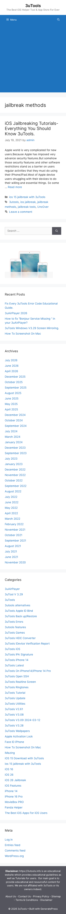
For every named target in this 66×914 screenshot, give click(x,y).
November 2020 (15, 562)
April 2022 (11, 513)
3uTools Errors (14, 621)
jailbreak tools (27, 206)
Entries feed (12, 845)
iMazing (10, 752)
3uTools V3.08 (14, 714)
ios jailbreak (28, 202)
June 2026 (12, 365)
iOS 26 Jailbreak (15, 780)
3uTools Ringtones (17, 687)
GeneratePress (49, 908)
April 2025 (11, 409)
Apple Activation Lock (19, 736)
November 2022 (15, 475)
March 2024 (12, 436)
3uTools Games (15, 632)
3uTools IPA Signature (19, 654)
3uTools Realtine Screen (20, 681)
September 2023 (16, 453)
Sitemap (56, 896)
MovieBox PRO (14, 802)
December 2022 (15, 469)
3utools (14, 202)
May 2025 (11, 404)
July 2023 (11, 458)
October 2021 (13, 535)
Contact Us (24, 896)
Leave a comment (20, 211)
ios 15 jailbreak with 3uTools (27, 197)
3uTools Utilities (15, 703)
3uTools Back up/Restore (21, 616)
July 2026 (11, 360)
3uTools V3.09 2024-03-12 (22, 720)
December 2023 (15, 447)
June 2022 (11, 502)
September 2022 (15, 486)
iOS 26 (9, 774)
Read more (15, 187)
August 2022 (13, 491)
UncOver (43, 206)
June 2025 (11, 398)
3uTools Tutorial (15, 692)
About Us (10, 896)
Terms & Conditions (27, 899)
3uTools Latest (14, 665)
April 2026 (11, 371)
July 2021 (11, 551)
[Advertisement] (33, 59)
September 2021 (15, 540)
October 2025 (14, 382)
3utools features (15, 627)
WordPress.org (14, 856)
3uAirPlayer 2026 (16, 313)
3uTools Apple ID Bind (19, 610)
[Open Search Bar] (58, 20)
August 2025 (13, 393)
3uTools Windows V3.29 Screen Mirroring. (32, 328)
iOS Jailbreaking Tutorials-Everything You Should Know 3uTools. (31, 128)
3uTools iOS (12, 649)
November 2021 (15, 529)
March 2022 (12, 518)
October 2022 (14, 480)
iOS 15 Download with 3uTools (24, 758)
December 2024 (15, 415)
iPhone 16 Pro (14, 796)
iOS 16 (9, 769)
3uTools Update (15, 698)
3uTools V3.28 (14, 725)
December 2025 (15, 376)
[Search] (56, 231)
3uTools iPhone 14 (16, 660)
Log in (9, 839)
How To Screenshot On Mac (23, 333)
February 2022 (14, 524)
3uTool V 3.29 (14, 594)
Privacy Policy (41, 896)
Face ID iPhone (14, 742)
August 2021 (13, 546)
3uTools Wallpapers (17, 731)
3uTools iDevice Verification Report (27, 643)
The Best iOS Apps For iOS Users (26, 813)
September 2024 (16, 425)
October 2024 (14, 420)
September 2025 (15, 387)
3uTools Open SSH (17, 676)
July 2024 (11, 431)
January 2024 (14, 442)
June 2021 (11, 557)
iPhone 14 (11, 791)
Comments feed (15, 850)
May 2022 (11, 507)
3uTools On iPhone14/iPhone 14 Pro (28, 670)
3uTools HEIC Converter (20, 638)
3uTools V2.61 (14, 709)
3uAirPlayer (12, 589)
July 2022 (11, 496)
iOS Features (13, 785)
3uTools (33, 5)
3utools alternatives (17, 605)
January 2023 (14, 464)
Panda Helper (13, 807)
